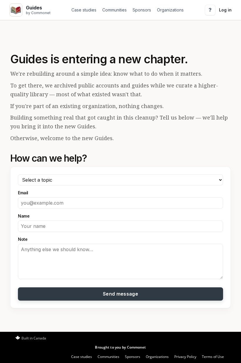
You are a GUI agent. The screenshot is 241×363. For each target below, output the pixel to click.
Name (23, 215)
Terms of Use (213, 356)
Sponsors (142, 9)
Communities (114, 9)
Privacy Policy (185, 356)
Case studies (83, 9)
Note (22, 239)
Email (23, 192)
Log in (225, 9)
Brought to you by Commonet (120, 347)
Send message (120, 294)
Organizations (170, 9)
